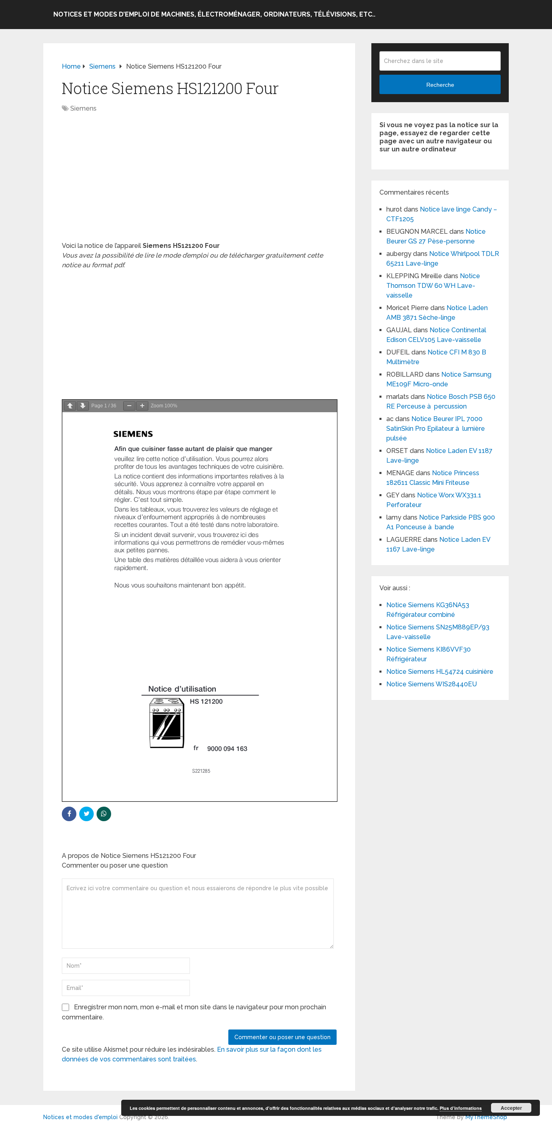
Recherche (440, 85)
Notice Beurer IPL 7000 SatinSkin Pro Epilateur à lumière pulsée (435, 428)
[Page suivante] (83, 406)
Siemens (83, 108)
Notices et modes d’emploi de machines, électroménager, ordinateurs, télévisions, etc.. (214, 14)
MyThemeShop (486, 1117)
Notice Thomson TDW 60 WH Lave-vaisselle (433, 285)
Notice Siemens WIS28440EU (431, 684)
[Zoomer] (142, 406)
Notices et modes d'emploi (80, 1117)
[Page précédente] (70, 406)
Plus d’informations (461, 1108)
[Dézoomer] (129, 406)
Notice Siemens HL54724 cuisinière (439, 671)
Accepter (511, 1107)
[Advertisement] (199, 181)
